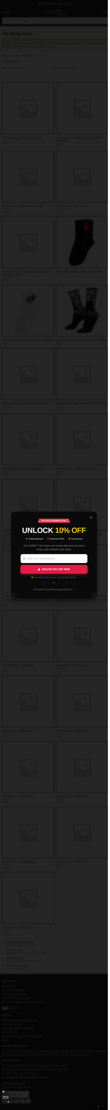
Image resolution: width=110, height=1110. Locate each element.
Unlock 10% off (6, 1097)
